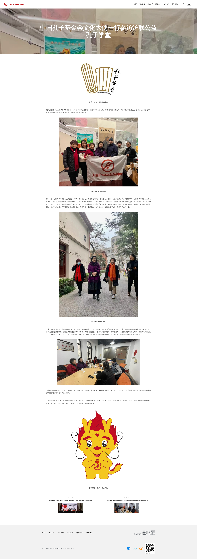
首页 (43, 533)
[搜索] (184, 4)
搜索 (189, 4)
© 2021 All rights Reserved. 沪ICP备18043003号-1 (58, 548)
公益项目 (51, 533)
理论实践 (70, 533)
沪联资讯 (61, 533)
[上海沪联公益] (14, 4)
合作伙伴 (79, 533)
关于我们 (89, 533)
